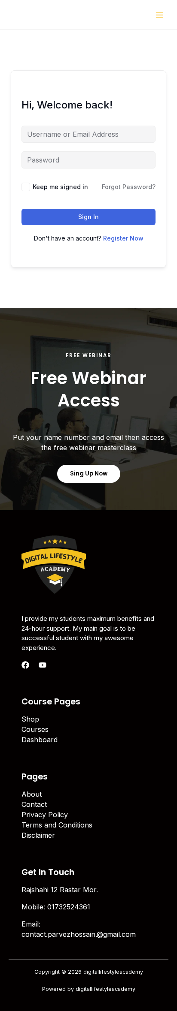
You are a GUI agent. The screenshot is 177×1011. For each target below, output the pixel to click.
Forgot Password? (129, 186)
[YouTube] (42, 665)
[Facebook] (25, 665)
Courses (35, 729)
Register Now (123, 238)
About (31, 794)
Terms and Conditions (56, 825)
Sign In (88, 216)
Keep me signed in (60, 186)
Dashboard (39, 739)
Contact (34, 804)
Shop (30, 719)
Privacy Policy (44, 814)
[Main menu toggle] (159, 15)
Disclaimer (38, 835)
